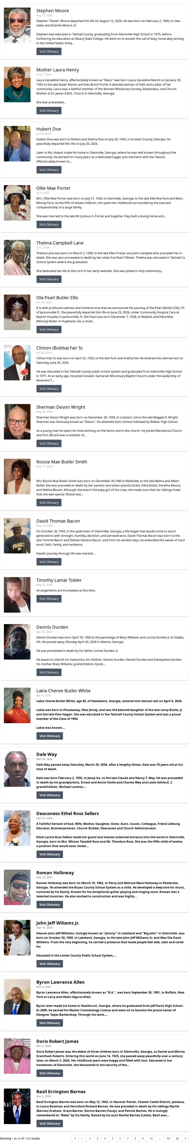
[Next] (185, 1138)
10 (151, 1138)
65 (177, 1138)
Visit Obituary (49, 51)
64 (168, 1138)
